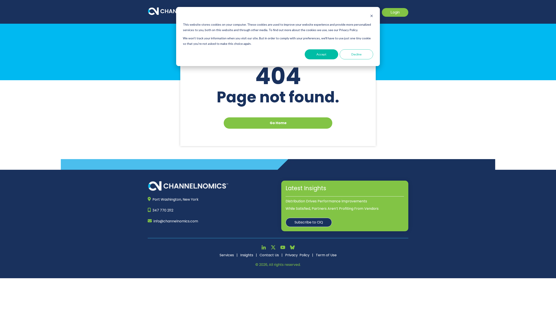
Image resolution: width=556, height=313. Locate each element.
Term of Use (326, 255)
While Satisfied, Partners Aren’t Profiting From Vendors (332, 208)
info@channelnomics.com (176, 221)
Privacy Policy (297, 255)
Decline (356, 54)
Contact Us (269, 255)
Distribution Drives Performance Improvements (326, 201)
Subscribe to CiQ (309, 222)
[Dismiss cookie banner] (371, 16)
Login (395, 12)
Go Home (278, 122)
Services (227, 255)
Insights (246, 255)
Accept (321, 54)
